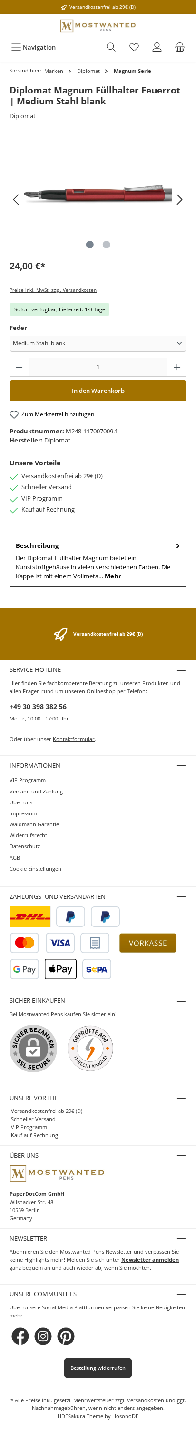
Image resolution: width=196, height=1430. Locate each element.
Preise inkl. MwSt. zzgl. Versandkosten (53, 290)
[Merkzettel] (134, 47)
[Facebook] (20, 1336)
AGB (15, 857)
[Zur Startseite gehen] (98, 26)
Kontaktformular (74, 738)
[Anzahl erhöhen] (177, 367)
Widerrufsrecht (28, 835)
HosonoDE (125, 1416)
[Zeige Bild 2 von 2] (106, 244)
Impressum (23, 813)
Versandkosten (145, 1400)
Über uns (21, 802)
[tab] (98, 561)
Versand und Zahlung (36, 791)
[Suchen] (111, 47)
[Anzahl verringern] (19, 367)
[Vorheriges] (17, 199)
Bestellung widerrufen (98, 1367)
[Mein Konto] (157, 47)
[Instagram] (43, 1336)
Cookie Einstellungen (35, 868)
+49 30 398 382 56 (38, 706)
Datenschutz (25, 846)
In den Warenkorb (98, 390)
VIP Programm (28, 779)
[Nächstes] (179, 199)
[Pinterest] (66, 1336)
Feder (18, 327)
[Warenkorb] (179, 47)
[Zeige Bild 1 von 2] (89, 244)
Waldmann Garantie (34, 824)
